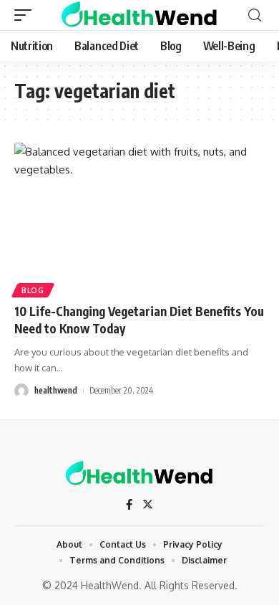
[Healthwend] (139, 15)
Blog (32, 290)
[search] (255, 15)
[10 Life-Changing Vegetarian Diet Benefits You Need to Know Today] (139, 218)
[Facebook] (129, 505)
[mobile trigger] (26, 15)
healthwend (55, 390)
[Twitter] (147, 505)
